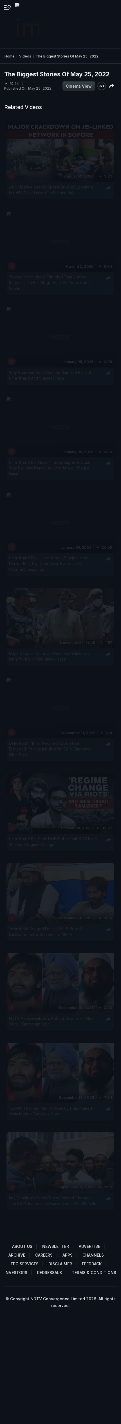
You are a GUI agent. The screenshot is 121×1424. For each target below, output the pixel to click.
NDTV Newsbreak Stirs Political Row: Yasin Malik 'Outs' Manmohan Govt (52, 1021)
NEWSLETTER (55, 1246)
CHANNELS (93, 1255)
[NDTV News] (27, 24)
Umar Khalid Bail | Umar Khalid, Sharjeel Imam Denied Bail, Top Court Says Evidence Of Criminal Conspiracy (49, 564)
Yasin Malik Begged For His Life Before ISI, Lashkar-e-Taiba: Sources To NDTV (47, 932)
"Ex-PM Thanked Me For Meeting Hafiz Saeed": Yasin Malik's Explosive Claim (52, 1111)
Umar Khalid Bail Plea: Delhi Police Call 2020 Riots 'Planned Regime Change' (53, 842)
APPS (67, 1255)
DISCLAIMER (60, 1263)
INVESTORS (16, 1272)
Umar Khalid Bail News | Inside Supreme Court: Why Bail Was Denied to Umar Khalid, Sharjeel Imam (50, 468)
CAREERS (44, 1255)
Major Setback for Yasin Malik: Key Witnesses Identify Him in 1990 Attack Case (49, 656)
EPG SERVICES (25, 1263)
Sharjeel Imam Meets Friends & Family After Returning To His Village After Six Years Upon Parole (49, 283)
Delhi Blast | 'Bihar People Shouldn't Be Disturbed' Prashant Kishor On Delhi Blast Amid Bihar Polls (50, 749)
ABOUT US (22, 1246)
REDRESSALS (49, 1272)
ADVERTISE (89, 1246)
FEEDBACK (92, 1263)
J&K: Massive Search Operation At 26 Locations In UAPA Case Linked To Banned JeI (51, 190)
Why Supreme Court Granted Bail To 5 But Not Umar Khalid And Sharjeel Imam (50, 375)
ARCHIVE (16, 1255)
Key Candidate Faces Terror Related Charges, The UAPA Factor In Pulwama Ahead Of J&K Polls (52, 1201)
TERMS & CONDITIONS (94, 1272)
